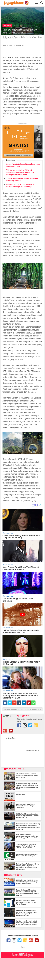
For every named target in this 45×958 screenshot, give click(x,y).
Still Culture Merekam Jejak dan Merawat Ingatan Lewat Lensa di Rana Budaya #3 (27, 815)
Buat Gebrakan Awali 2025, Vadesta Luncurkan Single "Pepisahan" (25, 805)
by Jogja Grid (28, 956)
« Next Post (11, 738)
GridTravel (7, 25)
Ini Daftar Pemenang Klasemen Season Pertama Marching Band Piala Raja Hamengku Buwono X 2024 (27, 786)
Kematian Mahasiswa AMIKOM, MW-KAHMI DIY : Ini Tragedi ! (27, 855)
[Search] (42, 3)
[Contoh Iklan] (22, 157)
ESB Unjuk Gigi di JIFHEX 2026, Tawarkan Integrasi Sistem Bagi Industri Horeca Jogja (27, 881)
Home (23, 947)
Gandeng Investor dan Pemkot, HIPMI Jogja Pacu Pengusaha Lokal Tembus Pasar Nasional (26, 922)
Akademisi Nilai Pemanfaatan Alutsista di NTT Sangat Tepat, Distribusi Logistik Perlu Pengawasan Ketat (26, 913)
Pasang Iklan (20, 794)
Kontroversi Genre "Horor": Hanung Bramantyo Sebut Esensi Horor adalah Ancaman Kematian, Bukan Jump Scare (28, 826)
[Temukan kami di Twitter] (30, 725)
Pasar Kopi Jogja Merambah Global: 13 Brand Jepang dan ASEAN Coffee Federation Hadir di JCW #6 (27, 892)
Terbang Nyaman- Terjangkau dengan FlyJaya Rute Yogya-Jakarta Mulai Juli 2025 (26, 846)
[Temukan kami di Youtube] (11, 731)
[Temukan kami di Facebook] (19, 725)
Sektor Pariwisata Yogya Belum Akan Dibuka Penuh (19, 31)
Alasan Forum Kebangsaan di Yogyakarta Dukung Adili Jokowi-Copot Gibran (27, 775)
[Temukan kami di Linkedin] (35, 725)
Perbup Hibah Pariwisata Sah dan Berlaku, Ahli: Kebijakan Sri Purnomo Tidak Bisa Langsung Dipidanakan (27, 866)
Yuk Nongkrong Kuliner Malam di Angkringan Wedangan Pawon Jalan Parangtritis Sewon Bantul (20, 172)
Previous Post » (32, 750)
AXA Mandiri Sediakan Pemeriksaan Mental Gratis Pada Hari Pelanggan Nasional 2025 (27, 836)
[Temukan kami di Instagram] (24, 725)
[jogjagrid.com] (24, 3)
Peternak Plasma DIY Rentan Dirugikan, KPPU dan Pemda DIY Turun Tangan (27, 902)
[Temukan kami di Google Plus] (5, 730)
